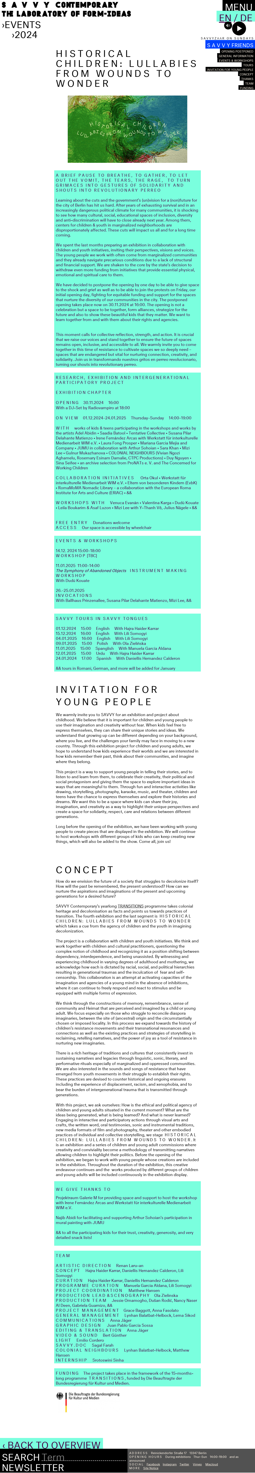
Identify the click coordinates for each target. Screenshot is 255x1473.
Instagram (170, 1463)
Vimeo (197, 1463)
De (246, 16)
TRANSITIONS (131, 905)
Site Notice (150, 1467)
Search (21, 1456)
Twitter (184, 1463)
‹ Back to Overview (51, 1443)
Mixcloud (211, 1463)
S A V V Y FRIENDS (230, 44)
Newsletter (33, 1466)
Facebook (153, 1463)
